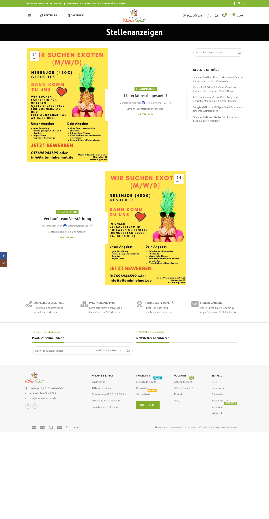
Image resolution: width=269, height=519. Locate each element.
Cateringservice (183, 381)
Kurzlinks (143, 375)
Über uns (180, 375)
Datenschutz (219, 394)
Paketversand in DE (102, 302)
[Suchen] (216, 15)
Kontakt (179, 394)
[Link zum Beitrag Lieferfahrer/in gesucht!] (67, 105)
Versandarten (224, 406)
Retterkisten (146, 393)
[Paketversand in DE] (84, 304)
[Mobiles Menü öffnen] (29, 15)
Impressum (218, 388)
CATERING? (77, 15)
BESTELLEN (50, 15)
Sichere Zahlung (211, 302)
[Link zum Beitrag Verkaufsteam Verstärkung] (145, 228)
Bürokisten (142, 388)
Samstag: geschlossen (105, 406)
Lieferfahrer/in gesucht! (145, 95)
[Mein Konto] (209, 15)
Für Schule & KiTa (149, 381)
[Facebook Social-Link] (234, 3)
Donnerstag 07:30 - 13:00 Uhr (109, 394)
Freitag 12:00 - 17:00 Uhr (106, 400)
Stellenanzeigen (145, 89)
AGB (214, 381)
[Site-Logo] (134, 15)
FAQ (176, 400)
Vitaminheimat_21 (156, 102)
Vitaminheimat (102, 375)
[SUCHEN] (239, 52)
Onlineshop (98, 381)
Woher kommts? (183, 388)
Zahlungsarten (220, 400)
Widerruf (217, 413)
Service (217, 375)
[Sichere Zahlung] (195, 304)
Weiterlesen (146, 114)
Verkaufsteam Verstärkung (67, 218)
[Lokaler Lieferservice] (28, 304)
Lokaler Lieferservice (49, 302)
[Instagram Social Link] (239, 3)
